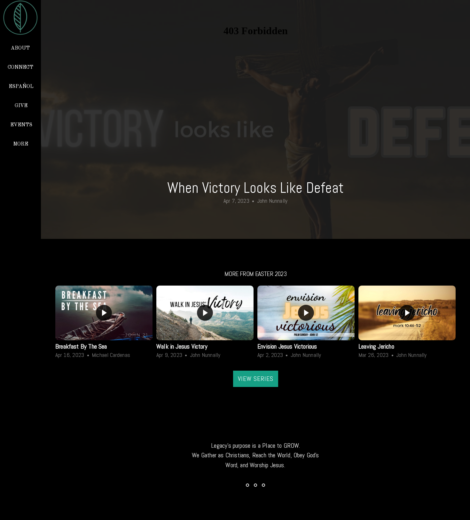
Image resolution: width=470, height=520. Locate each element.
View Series (255, 378)
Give (21, 105)
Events (21, 125)
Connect (21, 67)
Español (21, 86)
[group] (104, 323)
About (21, 48)
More (21, 144)
